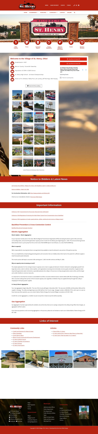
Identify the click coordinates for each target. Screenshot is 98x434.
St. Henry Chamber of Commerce (21, 341)
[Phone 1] (74, 5)
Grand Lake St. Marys (18, 335)
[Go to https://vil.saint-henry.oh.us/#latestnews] (60, 42)
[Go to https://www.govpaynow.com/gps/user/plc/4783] (16, 42)
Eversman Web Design (36, 197)
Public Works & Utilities (49, 413)
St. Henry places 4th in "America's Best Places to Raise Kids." (68, 333)
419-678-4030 (13, 415)
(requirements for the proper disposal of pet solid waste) (34, 212)
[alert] (73, 78)
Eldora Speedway (17, 333)
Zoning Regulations (49, 47)
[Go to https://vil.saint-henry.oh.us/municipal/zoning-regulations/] (49, 42)
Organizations (63, 418)
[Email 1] (76, 5)
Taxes (45, 415)
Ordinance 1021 (16, 212)
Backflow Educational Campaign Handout (22, 228)
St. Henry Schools (17, 343)
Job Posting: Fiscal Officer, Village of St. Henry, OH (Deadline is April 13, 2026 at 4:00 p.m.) (34, 185)
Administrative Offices (49, 407)
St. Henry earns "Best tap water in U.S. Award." (64, 335)
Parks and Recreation (49, 419)
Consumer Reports (38, 47)
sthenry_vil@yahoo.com (16, 419)
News (29, 403)
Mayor (29, 416)
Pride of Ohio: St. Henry (59, 331)
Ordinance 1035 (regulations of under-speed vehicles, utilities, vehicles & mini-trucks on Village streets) (37, 219)
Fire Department (48, 411)
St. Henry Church (64, 412)
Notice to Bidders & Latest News (60, 48)
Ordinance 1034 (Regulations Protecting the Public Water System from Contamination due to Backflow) (37, 215)
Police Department (48, 409)
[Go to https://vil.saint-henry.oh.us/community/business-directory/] (82, 42)
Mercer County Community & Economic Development (26, 337)
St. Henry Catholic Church (19, 339)
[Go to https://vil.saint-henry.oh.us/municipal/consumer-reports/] (38, 42)
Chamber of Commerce (65, 414)
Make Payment (16, 47)
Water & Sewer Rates (49, 417)
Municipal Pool (47, 421)
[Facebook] (79, 5)
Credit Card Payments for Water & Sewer (23, 331)
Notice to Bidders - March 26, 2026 (20, 189)
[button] (37, 13)
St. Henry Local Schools (65, 410)
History (61, 420)
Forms (26, 46)
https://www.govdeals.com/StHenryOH (40, 193)
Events (71, 46)
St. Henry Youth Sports (18, 345)
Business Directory (82, 47)
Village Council (31, 418)
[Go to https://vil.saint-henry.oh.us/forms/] (27, 42)
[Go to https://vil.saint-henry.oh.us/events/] (71, 42)
